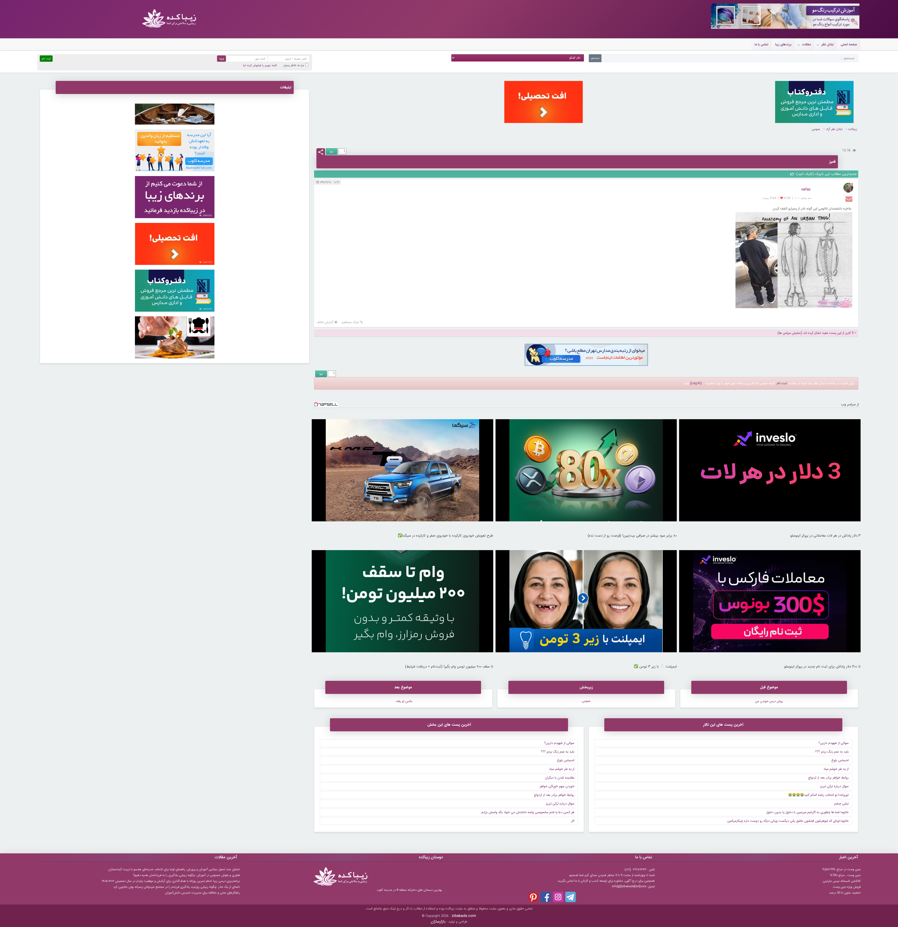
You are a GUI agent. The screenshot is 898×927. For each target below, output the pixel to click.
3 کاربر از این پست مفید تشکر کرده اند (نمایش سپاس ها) (816, 333)
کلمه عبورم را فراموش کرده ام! (260, 65)
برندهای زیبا (783, 44)
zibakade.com (464, 916)
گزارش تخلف (324, 322)
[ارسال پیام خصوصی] (849, 198)
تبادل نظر (827, 44)
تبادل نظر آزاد (834, 129)
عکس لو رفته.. (403, 701)
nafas (806, 189)
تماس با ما (761, 44)
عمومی (816, 129)
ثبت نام (782, 383)
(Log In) (696, 383)
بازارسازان (438, 921)
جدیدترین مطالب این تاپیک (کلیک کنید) (826, 174)
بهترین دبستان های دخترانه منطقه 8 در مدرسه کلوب (409, 889)
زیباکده (852, 129)
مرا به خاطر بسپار (294, 65)
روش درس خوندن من (769, 701)
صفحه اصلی (849, 44)
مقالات (806, 44)
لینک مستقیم (350, 322)
